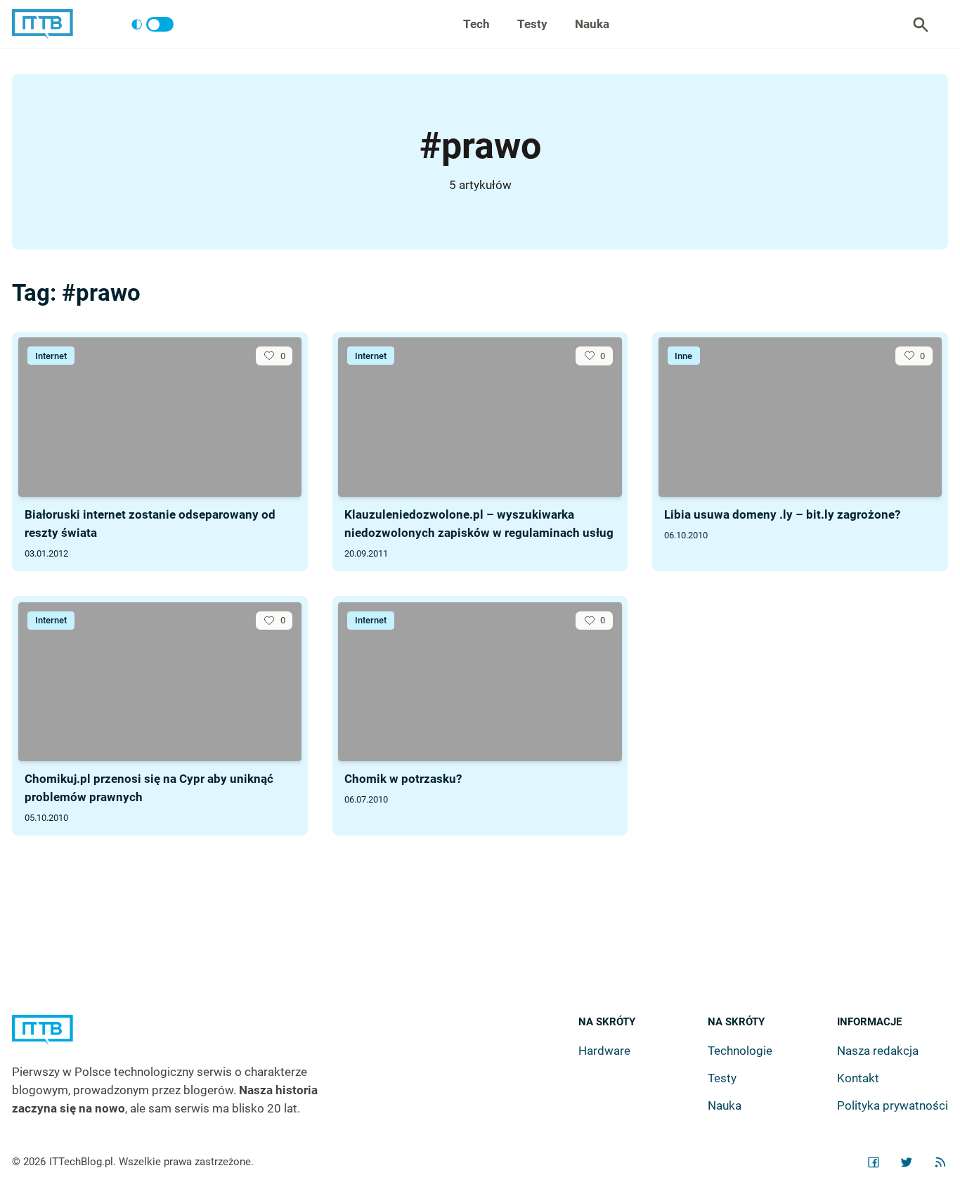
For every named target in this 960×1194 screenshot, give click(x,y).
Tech (476, 24)
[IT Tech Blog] (42, 24)
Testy (532, 24)
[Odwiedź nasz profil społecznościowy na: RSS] (940, 1162)
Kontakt (858, 1078)
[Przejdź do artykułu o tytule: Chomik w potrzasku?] (479, 682)
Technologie (740, 1051)
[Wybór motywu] (152, 24)
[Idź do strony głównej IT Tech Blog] (182, 1039)
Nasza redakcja (878, 1051)
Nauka (592, 24)
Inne (683, 356)
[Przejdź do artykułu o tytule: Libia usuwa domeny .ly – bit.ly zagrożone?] (800, 417)
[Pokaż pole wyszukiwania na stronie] (920, 24)
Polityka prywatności (892, 1105)
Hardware (604, 1051)
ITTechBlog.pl (81, 1161)
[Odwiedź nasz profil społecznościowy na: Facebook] (873, 1162)
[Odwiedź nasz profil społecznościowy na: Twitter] (906, 1162)
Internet (51, 356)
